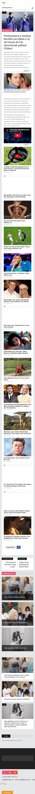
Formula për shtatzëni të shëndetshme (11, 9)
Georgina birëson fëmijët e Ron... (16, 622)
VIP (4, 12)
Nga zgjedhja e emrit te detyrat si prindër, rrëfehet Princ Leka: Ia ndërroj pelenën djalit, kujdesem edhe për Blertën (16, 724)
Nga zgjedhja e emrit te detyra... (16, 648)
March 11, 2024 (8, 30)
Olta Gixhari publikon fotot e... (15, 597)
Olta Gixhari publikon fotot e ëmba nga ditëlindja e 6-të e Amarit (16, 676)
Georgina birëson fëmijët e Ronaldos (17, 699)
